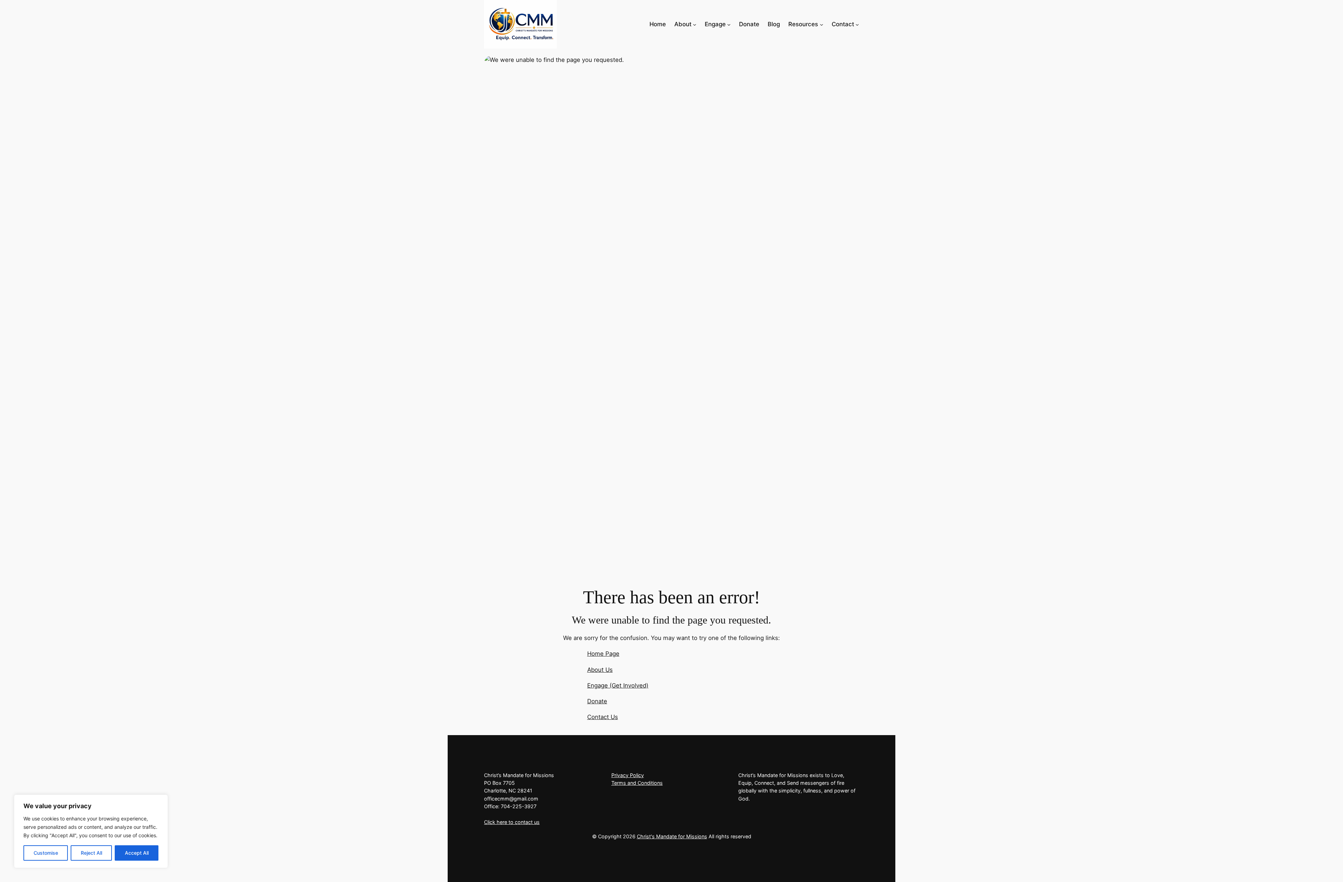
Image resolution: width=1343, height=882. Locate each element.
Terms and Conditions (637, 783)
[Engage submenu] (729, 24)
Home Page (603, 653)
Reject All (91, 853)
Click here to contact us (512, 822)
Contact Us (602, 716)
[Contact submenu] (857, 24)
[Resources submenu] (821, 24)
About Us (600, 669)
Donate (597, 701)
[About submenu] (694, 24)
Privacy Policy (627, 775)
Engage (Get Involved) (617, 685)
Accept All (137, 853)
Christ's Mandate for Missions (672, 836)
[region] (91, 831)
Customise (46, 853)
